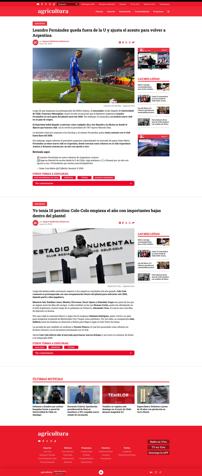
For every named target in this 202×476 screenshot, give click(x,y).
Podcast (122, 4)
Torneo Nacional (47, 462)
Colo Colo (47, 451)
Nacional (68, 462)
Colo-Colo (39, 347)
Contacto (106, 455)
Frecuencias (164, 4)
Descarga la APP (88, 4)
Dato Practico (68, 451)
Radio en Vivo (149, 4)
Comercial (126, 451)
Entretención (125, 11)
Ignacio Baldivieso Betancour (56, 41)
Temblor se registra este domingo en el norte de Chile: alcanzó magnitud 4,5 (116, 409)
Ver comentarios (44, 183)
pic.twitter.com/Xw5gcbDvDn (78, 163)
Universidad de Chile (47, 458)
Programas (158, 11)
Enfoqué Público (86, 458)
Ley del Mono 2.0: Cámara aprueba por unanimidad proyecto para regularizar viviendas (146, 110)
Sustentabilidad (142, 11)
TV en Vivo (134, 4)
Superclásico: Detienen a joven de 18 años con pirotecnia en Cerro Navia (152, 409)
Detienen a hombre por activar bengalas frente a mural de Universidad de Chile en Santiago (48, 410)
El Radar (86, 455)
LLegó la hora (86, 451)
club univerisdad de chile (46, 177)
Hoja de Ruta (86, 462)
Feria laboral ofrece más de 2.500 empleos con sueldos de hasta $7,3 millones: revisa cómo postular (160, 122)
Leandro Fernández (103, 177)
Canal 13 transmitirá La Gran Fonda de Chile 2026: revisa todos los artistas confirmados (160, 98)
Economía (67, 455)
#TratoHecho (57, 163)
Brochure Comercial (107, 4)
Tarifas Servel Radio (127, 455)
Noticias (99, 11)
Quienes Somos (106, 451)
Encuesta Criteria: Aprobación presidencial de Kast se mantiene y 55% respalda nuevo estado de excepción (83, 410)
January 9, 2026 (75, 168)
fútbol (84, 177)
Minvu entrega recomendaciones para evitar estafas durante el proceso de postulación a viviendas (146, 87)
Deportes (111, 11)
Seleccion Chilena (47, 455)
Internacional (68, 458)
